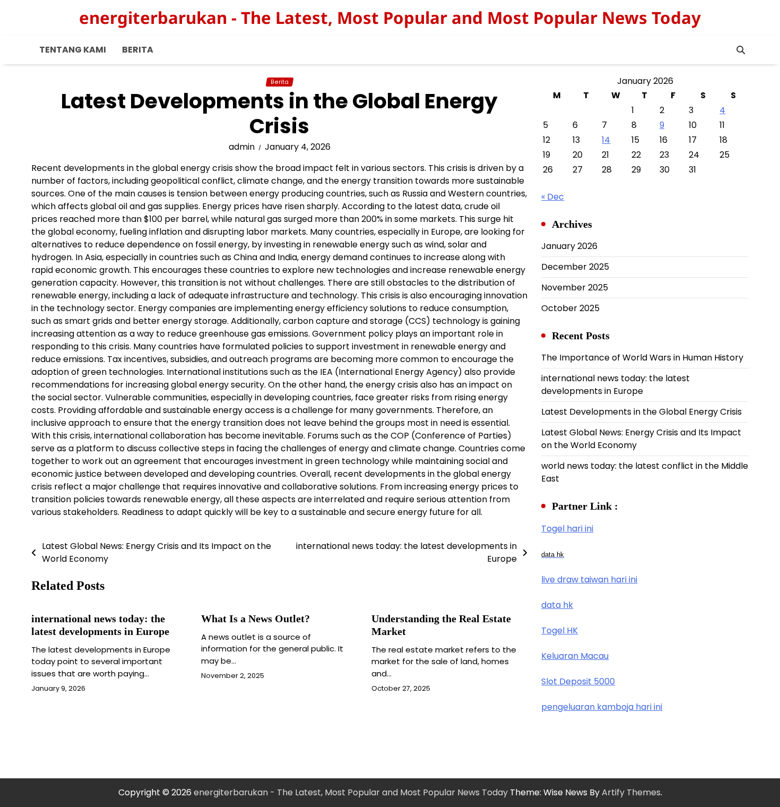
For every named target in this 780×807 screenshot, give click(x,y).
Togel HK (559, 630)
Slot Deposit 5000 (578, 681)
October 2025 (570, 308)
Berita (137, 50)
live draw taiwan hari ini (589, 579)
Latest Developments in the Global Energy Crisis (641, 412)
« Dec (552, 197)
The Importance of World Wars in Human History (642, 357)
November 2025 (574, 287)
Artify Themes (631, 792)
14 (606, 140)
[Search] (741, 50)
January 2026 (569, 246)
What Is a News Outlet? (255, 618)
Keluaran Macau (575, 656)
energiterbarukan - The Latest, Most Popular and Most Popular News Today (390, 17)
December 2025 (575, 267)
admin (242, 147)
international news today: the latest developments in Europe (615, 384)
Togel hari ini (567, 528)
